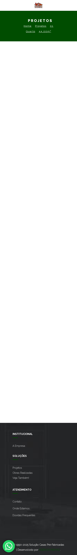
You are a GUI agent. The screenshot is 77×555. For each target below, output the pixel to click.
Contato (17, 501)
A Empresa (19, 445)
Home (28, 26)
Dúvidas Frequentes (24, 515)
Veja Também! (21, 477)
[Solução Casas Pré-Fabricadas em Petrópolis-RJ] (38, 5)
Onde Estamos (21, 508)
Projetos (40, 26)
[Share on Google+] (53, 155)
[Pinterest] (42, 155)
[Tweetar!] (37, 155)
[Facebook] (32, 155)
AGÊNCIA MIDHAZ (49, 549)
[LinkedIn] (48, 155)
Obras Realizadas (23, 472)
